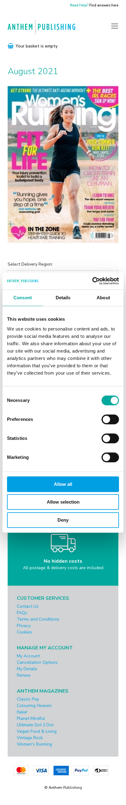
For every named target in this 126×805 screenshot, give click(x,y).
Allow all (63, 484)
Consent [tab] (22, 297)
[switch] (110, 419)
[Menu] (114, 25)
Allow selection (63, 502)
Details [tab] (63, 297)
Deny (63, 520)
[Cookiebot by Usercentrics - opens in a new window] (92, 281)
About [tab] (103, 297)
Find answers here (103, 5)
